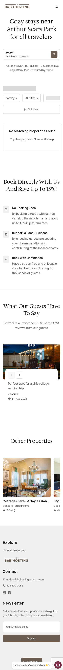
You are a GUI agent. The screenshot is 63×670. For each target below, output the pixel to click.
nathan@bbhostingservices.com (25, 579)
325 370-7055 (14, 585)
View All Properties (14, 550)
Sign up (31, 638)
